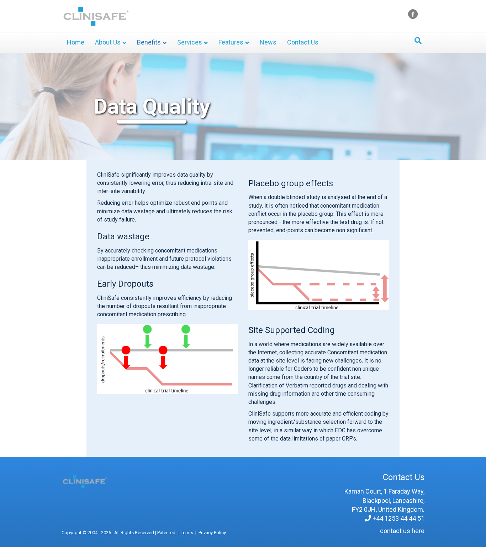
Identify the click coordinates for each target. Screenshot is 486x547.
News (268, 42)
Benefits (149, 42)
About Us (108, 42)
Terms (187, 532)
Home (75, 42)
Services (189, 42)
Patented (166, 532)
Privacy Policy (212, 532)
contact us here (402, 531)
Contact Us (302, 42)
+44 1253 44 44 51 (398, 518)
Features (230, 42)
